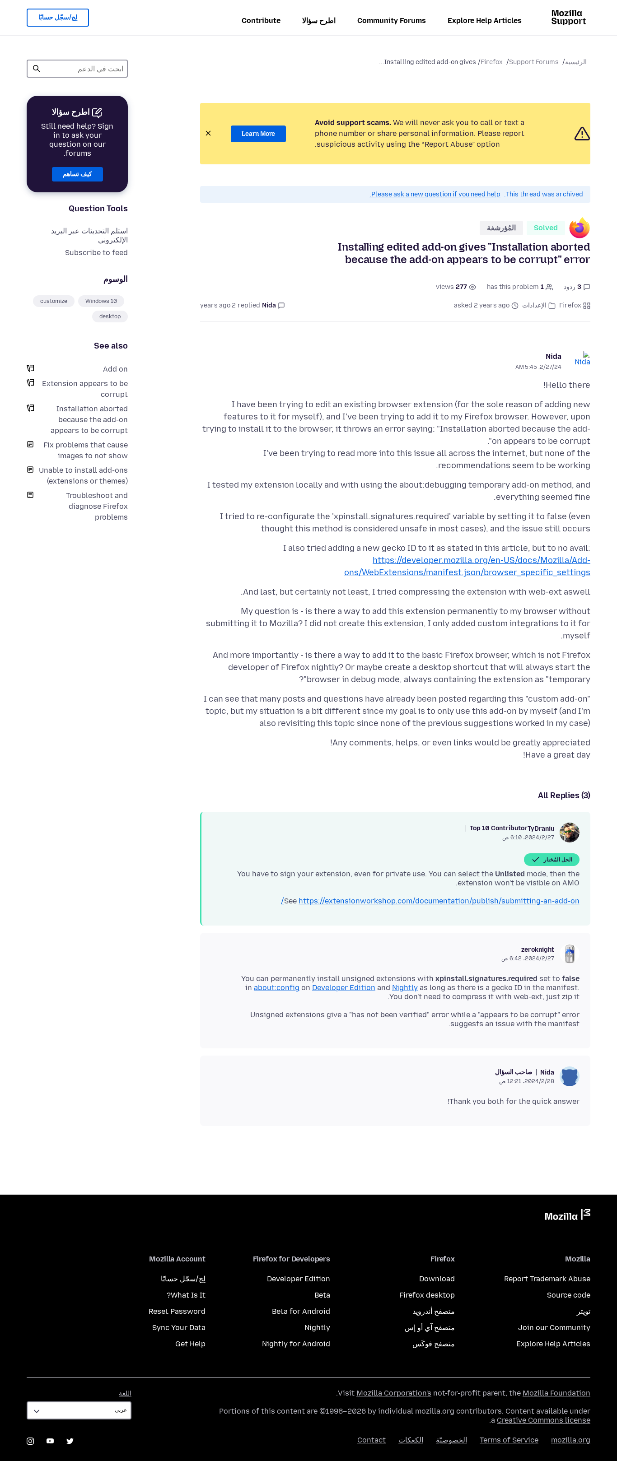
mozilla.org (570, 1440)
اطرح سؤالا (319, 20)
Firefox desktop (427, 1295)
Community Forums (391, 20)
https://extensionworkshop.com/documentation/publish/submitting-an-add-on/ (430, 901)
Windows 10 (101, 301)
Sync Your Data (179, 1327)
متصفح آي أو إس (430, 1327)
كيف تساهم (77, 174)
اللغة (125, 1393)
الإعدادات (534, 305)
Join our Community (554, 1327)
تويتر (583, 1311)
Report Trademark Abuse (547, 1279)
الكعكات (410, 1440)
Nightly (405, 987)
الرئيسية (576, 62)
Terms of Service (509, 1440)
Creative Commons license (543, 1420)
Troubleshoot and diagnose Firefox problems (97, 506)
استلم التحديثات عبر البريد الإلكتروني (89, 235)
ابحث (36, 68)
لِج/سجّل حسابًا (57, 17)
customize (53, 301)
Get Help (190, 1344)
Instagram (30, 1441)
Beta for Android (301, 1311)
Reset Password (177, 1311)
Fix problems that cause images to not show (85, 450)
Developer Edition (343, 987)
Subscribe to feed (96, 252)
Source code (568, 1295)
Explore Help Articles (485, 20)
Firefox (492, 62)
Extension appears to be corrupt (85, 389)
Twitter (70, 1441)
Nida (553, 356)
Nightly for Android (296, 1344)
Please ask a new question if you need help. (434, 194)
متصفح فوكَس (433, 1344)
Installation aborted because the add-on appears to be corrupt (89, 420)
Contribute (261, 20)
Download (437, 1279)
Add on (115, 369)
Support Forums (534, 62)
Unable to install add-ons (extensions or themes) (83, 475)
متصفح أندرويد (433, 1311)
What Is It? (186, 1295)
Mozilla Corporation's (393, 1393)
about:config (276, 987)
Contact (371, 1440)
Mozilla (567, 1216)
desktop (110, 316)
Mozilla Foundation (556, 1393)
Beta (322, 1295)
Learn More (258, 134)
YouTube (50, 1441)
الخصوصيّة (451, 1440)
